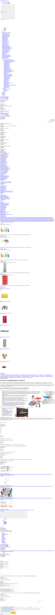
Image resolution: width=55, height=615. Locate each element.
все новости (2, 510)
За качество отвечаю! (3, 105)
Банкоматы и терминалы (14, 374)
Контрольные (4, 391)
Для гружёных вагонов (3, 154)
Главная (3, 31)
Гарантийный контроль (30, 374)
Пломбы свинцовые (5, 39)
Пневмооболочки (2, 211)
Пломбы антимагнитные (5, 45)
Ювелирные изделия (24, 377)
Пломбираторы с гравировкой (8, 220)
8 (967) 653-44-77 (4, 3)
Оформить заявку (4, 408)
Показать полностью (3, 462)
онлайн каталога (9, 384)
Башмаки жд (5, 81)
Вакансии (3, 539)
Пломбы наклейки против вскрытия (9, 221)
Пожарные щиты (19, 376)
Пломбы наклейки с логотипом (5, 288)
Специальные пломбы (7, 67)
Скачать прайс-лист (50, 121)
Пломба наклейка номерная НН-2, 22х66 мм (6, 275)
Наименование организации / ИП (5, 583)
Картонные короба (3, 375)
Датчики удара (6, 86)
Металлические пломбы (3, 161)
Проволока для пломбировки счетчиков (34, 218)
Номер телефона (2, 585)
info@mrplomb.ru (2, 118)
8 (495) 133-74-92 (4, 2)
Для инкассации (40, 374)
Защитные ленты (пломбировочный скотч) (6, 191)
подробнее (2, 124)
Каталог (3, 58)
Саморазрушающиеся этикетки (4, 198)
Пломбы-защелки (2, 190)
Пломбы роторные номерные (41, 217)
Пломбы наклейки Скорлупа (6, 48)
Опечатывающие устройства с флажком (32, 219)
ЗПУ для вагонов (41, 221)
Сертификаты (4, 93)
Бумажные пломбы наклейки (44, 218)
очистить (2, 378)
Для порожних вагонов (5, 34)
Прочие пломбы (4, 42)
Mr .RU (2, 104)
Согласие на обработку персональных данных (25, 550)
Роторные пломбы (4, 38)
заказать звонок (3, 548)
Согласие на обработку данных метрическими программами (41, 550)
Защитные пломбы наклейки (38, 220)
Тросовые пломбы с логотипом (4, 361)
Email (1, 586)
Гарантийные (4, 395)
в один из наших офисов (8, 411)
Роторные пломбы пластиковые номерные (33, 221)
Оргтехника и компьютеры (4, 376)
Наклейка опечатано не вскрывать (5, 217)
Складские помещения (26, 376)
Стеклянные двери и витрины (39, 376)
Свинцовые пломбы (7, 66)
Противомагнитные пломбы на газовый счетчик (7, 219)
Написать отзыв (3, 425)
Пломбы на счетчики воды (6, 47)
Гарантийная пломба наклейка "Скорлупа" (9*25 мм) (8, 262)
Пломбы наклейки (3, 165)
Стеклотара (32, 376)
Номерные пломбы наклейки (47, 220)
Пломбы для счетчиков (47, 221)
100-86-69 (2, 96)
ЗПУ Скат (8, 218)
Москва (7, 97)
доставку (6, 414)
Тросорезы (3, 54)
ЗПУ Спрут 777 (12, 218)
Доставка (3, 536)
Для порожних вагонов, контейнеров (9, 61)
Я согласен (13, 612)
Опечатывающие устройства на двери (20, 219)
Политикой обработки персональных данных (34, 592)
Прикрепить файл (3, 590)
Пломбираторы (4, 53)
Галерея (3, 94)
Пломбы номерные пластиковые (32, 217)
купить (5, 236)
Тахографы (2, 377)
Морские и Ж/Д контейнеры (26, 375)
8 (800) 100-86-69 (2, 0)
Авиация (2, 374)
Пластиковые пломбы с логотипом (5, 301)
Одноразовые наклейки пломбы (15, 217)
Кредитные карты (9, 375)
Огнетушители (42, 375)
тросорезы (16, 403)
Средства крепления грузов (4, 171)
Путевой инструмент (5, 52)
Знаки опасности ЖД (5, 57)
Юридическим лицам (5, 534)
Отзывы (5, 89)
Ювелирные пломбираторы (17, 220)
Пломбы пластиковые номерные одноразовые (21, 218)
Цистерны (6, 377)
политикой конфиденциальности (6, 609)
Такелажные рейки (6, 79)
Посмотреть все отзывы (4, 434)
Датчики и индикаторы (3, 172)
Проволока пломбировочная (4, 175)
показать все (2, 373)
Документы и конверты (47, 374)
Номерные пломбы (3, 158)
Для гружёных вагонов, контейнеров (9, 60)
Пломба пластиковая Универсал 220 (5, 249)
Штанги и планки (6, 80)
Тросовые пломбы (4, 40)
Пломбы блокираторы (7, 78)
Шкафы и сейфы (11, 377)
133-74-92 (2, 97)
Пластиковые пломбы (5, 37)
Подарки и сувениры (12, 376)
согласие (6, 592)
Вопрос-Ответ (4, 542)
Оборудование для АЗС (35, 375)
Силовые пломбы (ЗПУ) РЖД (8, 59)
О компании (4, 88)
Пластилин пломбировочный (6, 56)
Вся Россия (7, 96)
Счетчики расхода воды (49, 376)
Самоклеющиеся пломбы (49, 217)
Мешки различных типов (17, 375)
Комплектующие (6, 84)
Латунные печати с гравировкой (5, 348)
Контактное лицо (2, 589)
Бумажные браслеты (7, 76)
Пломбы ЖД (51, 218)
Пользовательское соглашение (4, 550)
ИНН (1, 584)
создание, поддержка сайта (4, 561)
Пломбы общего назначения (2, 183)
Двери (36, 374)
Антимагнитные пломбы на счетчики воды (27, 220)
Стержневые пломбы (5, 41)
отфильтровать (6, 378)
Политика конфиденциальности (14, 550)
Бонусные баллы (6, 90)
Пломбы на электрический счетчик (9, 71)
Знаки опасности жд (7, 77)
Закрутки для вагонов (3, 218)
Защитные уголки (6, 83)
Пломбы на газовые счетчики (6, 46)
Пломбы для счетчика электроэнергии (20, 221)
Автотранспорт (7, 374)
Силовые (3, 397)
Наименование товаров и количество (5, 588)
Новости (5, 91)
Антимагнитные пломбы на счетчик (43, 219)
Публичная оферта (10, 551)
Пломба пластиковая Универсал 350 (5, 224)
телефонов (6, 410)
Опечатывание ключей (48, 375)
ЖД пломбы (30, 377)
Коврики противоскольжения (8, 82)
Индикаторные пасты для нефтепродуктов (10, 85)
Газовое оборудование (22, 374)
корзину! (7, 563)
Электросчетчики (17, 377)
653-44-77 (2, 98)
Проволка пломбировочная (8, 74)
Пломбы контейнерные (23, 217)
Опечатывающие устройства (6, 55)
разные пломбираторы (10, 403)
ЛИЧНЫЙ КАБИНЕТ (3, 100)
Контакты (3, 95)
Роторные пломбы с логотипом (5, 336)
